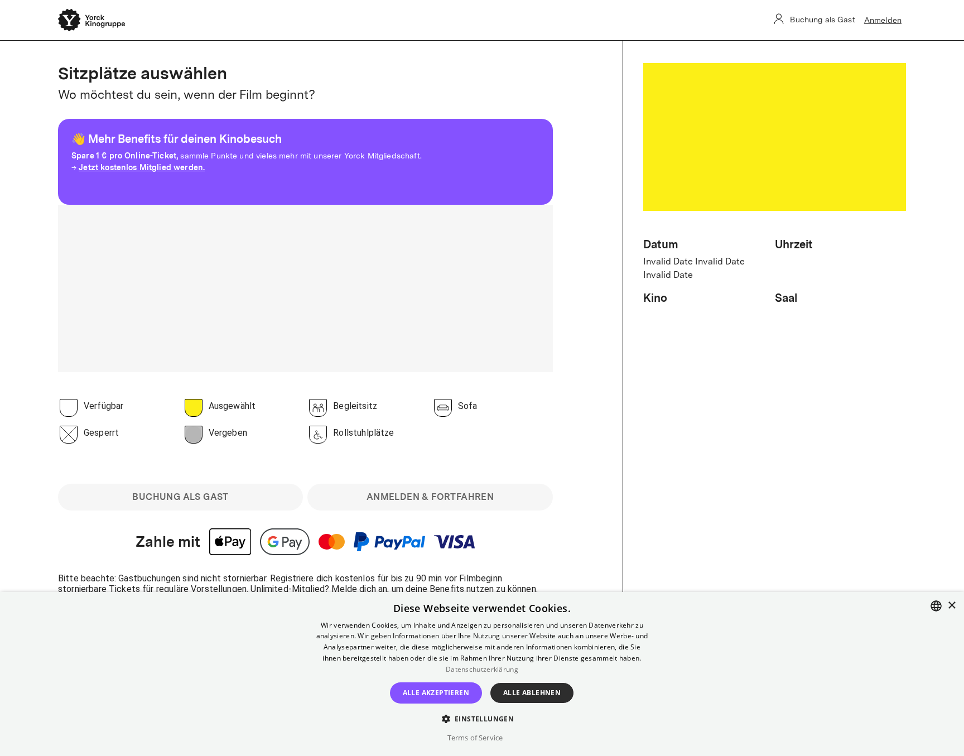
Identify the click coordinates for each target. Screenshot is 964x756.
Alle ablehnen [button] (532, 692)
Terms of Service (475, 738)
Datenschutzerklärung (482, 669)
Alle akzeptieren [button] (436, 692)
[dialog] (482, 674)
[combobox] (936, 605)
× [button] (951, 605)
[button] (482, 718)
